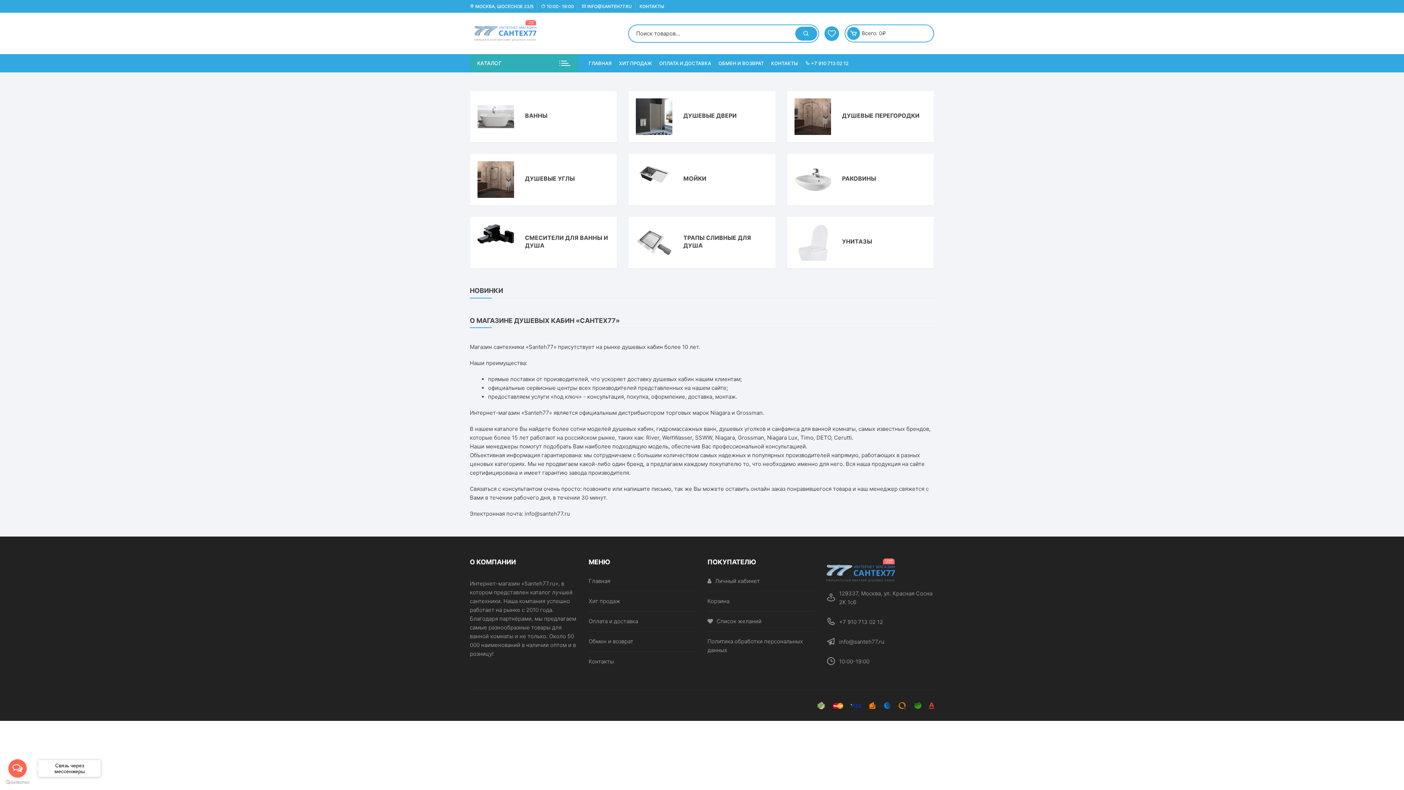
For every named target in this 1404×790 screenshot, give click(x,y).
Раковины (859, 178)
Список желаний (739, 621)
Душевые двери (710, 115)
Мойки (694, 178)
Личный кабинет (737, 581)
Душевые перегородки (881, 115)
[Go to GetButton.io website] (17, 782)
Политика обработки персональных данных (755, 646)
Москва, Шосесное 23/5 (503, 6)
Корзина (718, 601)
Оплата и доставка (685, 63)
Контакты (651, 6)
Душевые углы (550, 178)
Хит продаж (635, 63)
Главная (600, 63)
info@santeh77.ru (609, 6)
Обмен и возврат (741, 63)
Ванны (536, 115)
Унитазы (857, 241)
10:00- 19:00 (560, 6)
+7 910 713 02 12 (829, 63)
